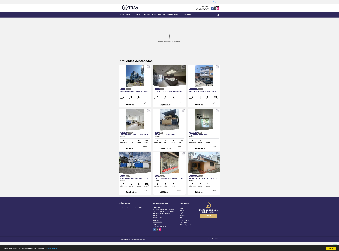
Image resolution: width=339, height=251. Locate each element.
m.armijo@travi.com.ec (159, 226)
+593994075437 (202, 9)
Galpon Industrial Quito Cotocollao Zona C (135, 178)
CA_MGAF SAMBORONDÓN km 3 (199, 135)
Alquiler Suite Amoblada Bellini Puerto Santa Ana (135, 135)
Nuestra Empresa (173, 15)
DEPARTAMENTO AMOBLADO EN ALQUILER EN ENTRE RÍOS (204, 178)
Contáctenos (188, 15)
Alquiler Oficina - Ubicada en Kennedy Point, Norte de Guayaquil (135, 91)
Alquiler (137, 15)
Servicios (146, 15)
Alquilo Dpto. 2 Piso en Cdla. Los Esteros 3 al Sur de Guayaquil (204, 91)
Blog (154, 15)
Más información (51, 248)
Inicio (122, 15)
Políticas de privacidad (186, 225)
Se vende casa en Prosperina (165, 135)
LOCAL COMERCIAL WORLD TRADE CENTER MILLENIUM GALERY (169, 178)
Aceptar (331, 248)
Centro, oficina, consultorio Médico (168, 91)
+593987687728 (204, 8)
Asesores (161, 15)
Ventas (128, 15)
